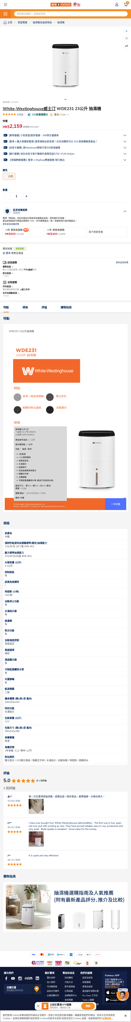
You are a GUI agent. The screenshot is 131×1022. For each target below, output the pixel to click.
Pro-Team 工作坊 (90, 995)
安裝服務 (86, 982)
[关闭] (125, 1015)
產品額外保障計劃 (90, 991)
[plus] (26, 196)
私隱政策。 (107, 1018)
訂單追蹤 (69, 991)
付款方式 (69, 982)
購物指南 (66, 307)
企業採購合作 (53, 995)
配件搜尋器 (70, 986)
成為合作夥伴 (53, 991)
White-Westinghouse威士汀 (29, 108)
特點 (6, 307)
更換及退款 (87, 986)
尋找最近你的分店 (15, 990)
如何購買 (69, 977)
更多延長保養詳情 (11, 224)
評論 (44, 307)
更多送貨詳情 (122, 262)
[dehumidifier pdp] (65, 907)
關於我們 (51, 977)
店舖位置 (11, 987)
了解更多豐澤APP (114, 985)
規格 (25, 307)
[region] (65, 1016)
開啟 (88, 1006)
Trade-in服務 (88, 1000)
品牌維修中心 (71, 995)
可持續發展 (52, 986)
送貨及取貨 (87, 977)
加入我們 (51, 982)
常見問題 (69, 1000)
